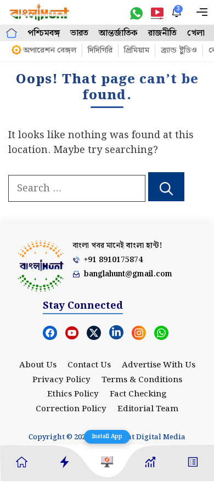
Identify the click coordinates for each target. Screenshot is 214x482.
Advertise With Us (158, 365)
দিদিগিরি (100, 50)
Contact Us (89, 365)
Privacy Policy (61, 380)
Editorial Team (147, 409)
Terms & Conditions (142, 380)
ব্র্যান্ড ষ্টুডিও (179, 50)
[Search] (166, 187)
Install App (107, 436)
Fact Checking (138, 394)
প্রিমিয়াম (136, 50)
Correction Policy (71, 409)
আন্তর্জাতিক (118, 33)
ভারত (79, 33)
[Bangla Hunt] (39, 12)
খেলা (196, 33)
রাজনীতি (162, 33)
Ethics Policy (73, 394)
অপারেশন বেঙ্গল (49, 50)
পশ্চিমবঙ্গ (43, 33)
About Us (38, 365)
